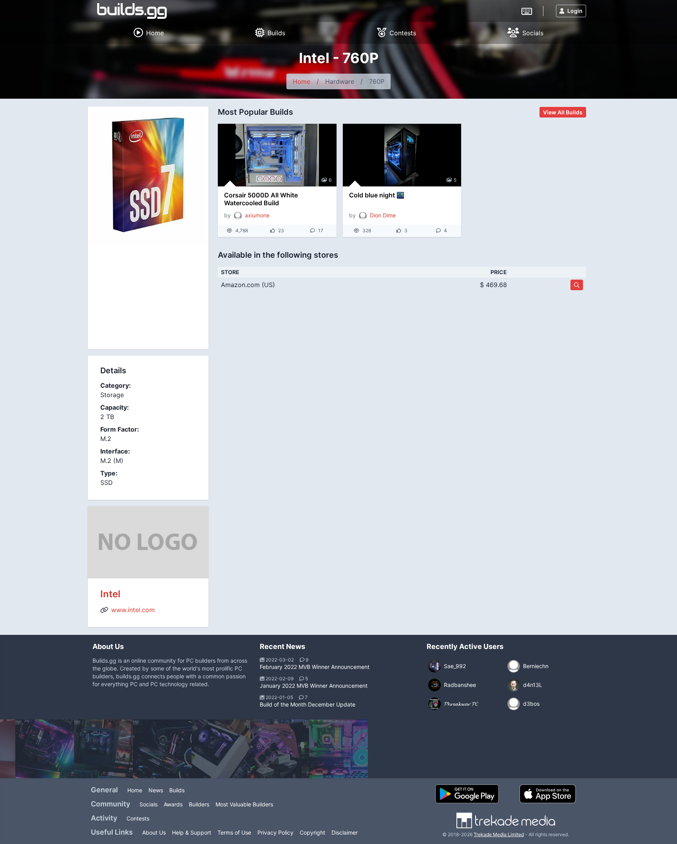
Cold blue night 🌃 (376, 195)
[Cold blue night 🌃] (402, 155)
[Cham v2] (279, 748)
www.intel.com (133, 610)
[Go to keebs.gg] (526, 10)
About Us (154, 832)
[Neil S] (103, 748)
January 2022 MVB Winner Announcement (313, 685)
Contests (138, 818)
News (155, 790)
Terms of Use (234, 832)
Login (575, 10)
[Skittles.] (338, 748)
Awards (173, 804)
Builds (177, 790)
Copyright (312, 832)
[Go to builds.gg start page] (132, 11)
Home (301, 81)
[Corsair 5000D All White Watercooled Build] (277, 155)
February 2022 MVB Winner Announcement (314, 666)
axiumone (257, 215)
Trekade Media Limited (499, 834)
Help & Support (191, 832)
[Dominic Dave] (44, 748)
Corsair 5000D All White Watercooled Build (261, 199)
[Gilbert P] (221, 748)
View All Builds (563, 112)
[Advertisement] (148, 296)
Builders (199, 804)
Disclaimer (344, 832)
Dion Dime (383, 215)
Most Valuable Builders (244, 804)
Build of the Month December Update (307, 704)
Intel (110, 594)
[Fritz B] (162, 748)
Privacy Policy (275, 832)
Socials (148, 804)
